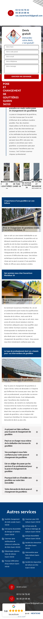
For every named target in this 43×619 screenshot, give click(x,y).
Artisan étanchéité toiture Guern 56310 (32, 537)
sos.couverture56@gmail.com (29, 16)
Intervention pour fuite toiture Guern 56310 (32, 555)
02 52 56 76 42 (22, 10)
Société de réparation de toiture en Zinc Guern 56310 (33, 565)
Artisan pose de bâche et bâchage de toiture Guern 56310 (32, 529)
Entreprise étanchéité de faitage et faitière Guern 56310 (13, 532)
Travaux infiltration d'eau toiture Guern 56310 (12, 564)
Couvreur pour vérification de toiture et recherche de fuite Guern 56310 (12, 543)
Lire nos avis (14, 614)
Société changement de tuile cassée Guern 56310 (12, 522)
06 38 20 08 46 (22, 13)
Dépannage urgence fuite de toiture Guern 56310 (12, 554)
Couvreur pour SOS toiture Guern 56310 (32, 520)
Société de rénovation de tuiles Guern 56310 (33, 545)
